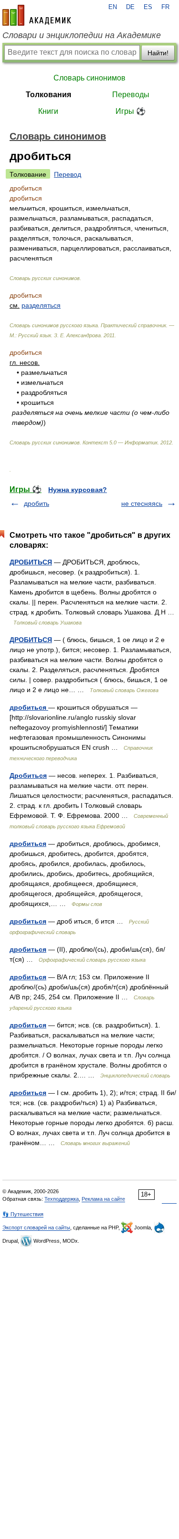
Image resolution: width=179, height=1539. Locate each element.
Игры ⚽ (131, 111)
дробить (36, 503)
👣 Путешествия (22, 1214)
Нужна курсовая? (77, 489)
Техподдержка (61, 1199)
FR (165, 7)
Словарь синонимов (89, 78)
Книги (48, 111)
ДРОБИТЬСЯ (31, 562)
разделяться (41, 305)
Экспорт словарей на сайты (36, 1227)
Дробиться (28, 775)
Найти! (157, 53)
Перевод (67, 174)
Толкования (48, 95)
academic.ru (36, 15)
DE (130, 7)
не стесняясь (141, 503)
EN (112, 7)
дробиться (29, 707)
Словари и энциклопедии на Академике (81, 35)
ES (148, 7)
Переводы (130, 95)
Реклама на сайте (103, 1199)
